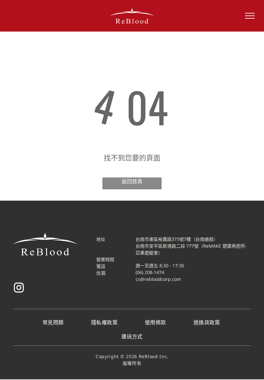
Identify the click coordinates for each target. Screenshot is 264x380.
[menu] (249, 15)
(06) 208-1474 (150, 272)
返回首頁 (132, 181)
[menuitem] (54, 322)
